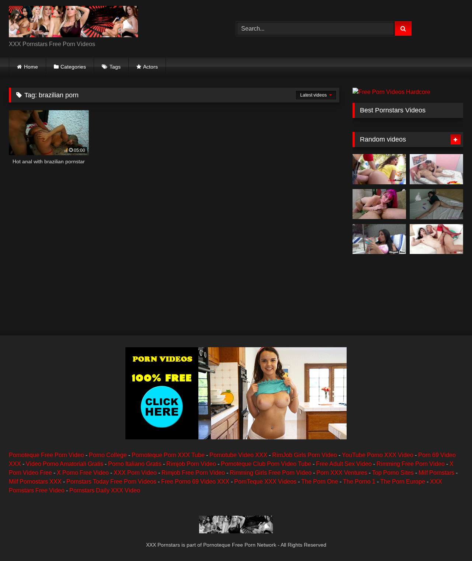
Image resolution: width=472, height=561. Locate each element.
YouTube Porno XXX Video (377, 455)
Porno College (108, 455)
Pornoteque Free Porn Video (46, 455)
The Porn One (319, 481)
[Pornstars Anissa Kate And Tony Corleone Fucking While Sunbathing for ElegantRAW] (379, 239)
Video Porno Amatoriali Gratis (64, 464)
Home (31, 67)
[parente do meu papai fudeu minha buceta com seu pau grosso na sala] (379, 204)
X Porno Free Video (83, 473)
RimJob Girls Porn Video (304, 455)
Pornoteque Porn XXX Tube (168, 455)
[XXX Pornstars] (73, 23)
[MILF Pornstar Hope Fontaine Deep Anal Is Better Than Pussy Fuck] (436, 239)
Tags (115, 67)
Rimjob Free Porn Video (193, 473)
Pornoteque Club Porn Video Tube (266, 464)
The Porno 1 (359, 481)
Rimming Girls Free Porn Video (271, 473)
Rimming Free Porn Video (410, 464)
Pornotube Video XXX (238, 455)
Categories (73, 67)
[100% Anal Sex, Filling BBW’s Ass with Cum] (436, 169)
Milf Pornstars (436, 473)
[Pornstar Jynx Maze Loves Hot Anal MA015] (379, 169)
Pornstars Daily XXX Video (104, 490)
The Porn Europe (402, 481)
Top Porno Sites (393, 473)
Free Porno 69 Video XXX (195, 481)
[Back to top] (449, 539)
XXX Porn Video (135, 473)
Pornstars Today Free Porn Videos (111, 481)
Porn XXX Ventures (341, 473)
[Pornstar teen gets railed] (436, 204)
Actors (150, 67)
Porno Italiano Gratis (135, 464)
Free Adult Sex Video (344, 464)
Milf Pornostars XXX (35, 481)
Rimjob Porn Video (191, 464)
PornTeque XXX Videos (265, 481)
